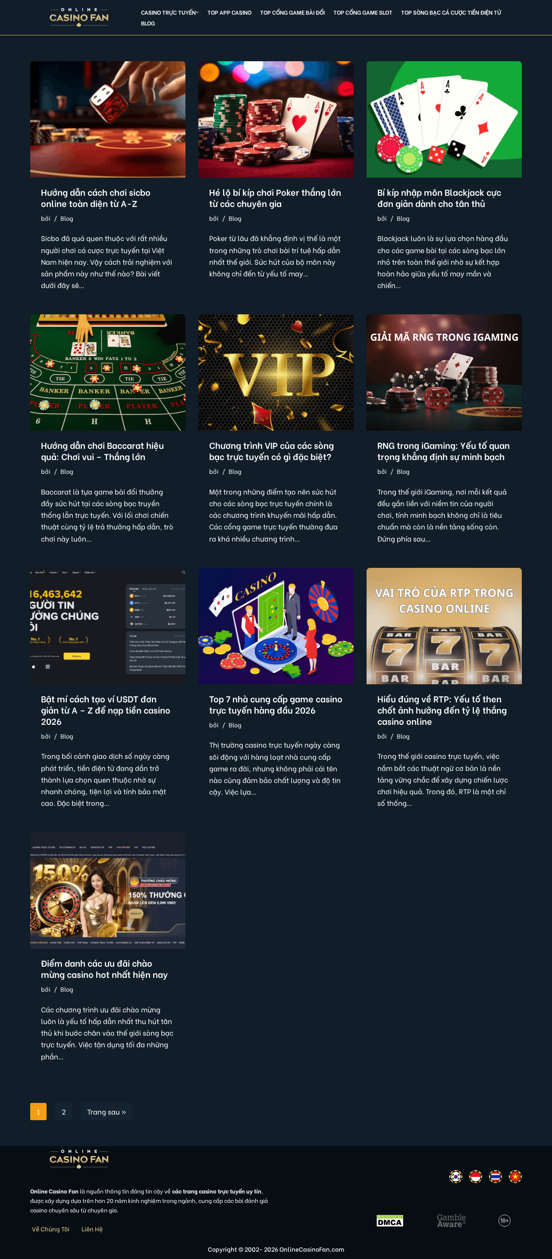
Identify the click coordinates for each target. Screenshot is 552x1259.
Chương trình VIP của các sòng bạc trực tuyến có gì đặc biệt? (271, 450)
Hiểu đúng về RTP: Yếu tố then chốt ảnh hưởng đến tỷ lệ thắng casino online (442, 709)
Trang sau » (106, 1111)
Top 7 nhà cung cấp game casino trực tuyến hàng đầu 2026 (275, 704)
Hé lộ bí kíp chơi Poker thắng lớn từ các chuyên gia (275, 197)
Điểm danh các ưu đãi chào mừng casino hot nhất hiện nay (104, 968)
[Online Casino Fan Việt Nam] (79, 17)
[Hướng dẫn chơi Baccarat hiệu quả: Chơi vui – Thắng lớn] (107, 372)
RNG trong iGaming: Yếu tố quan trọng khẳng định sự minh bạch (443, 450)
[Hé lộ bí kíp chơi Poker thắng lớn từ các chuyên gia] (276, 119)
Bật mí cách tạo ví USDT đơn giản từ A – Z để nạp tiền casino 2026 (105, 709)
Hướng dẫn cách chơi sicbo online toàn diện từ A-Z (96, 197)
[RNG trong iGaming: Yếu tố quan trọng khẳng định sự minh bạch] (444, 372)
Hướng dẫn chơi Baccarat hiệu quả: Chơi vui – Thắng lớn (102, 450)
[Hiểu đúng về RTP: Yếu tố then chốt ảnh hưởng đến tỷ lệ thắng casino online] (444, 626)
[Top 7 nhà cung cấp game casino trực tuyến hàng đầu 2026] (276, 626)
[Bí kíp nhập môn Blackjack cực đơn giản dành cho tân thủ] (444, 119)
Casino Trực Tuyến (168, 12)
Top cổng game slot (362, 12)
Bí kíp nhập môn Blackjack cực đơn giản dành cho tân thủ (439, 197)
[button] (197, 12)
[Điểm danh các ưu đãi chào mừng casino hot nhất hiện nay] (107, 890)
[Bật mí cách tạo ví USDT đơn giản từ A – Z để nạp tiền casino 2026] (107, 626)
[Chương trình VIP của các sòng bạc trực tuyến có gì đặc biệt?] (276, 372)
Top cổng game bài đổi (292, 12)
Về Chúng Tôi (50, 1228)
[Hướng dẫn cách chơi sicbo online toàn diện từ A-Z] (107, 119)
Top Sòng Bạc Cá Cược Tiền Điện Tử (451, 12)
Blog (148, 23)
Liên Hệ (92, 1228)
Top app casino (229, 12)
